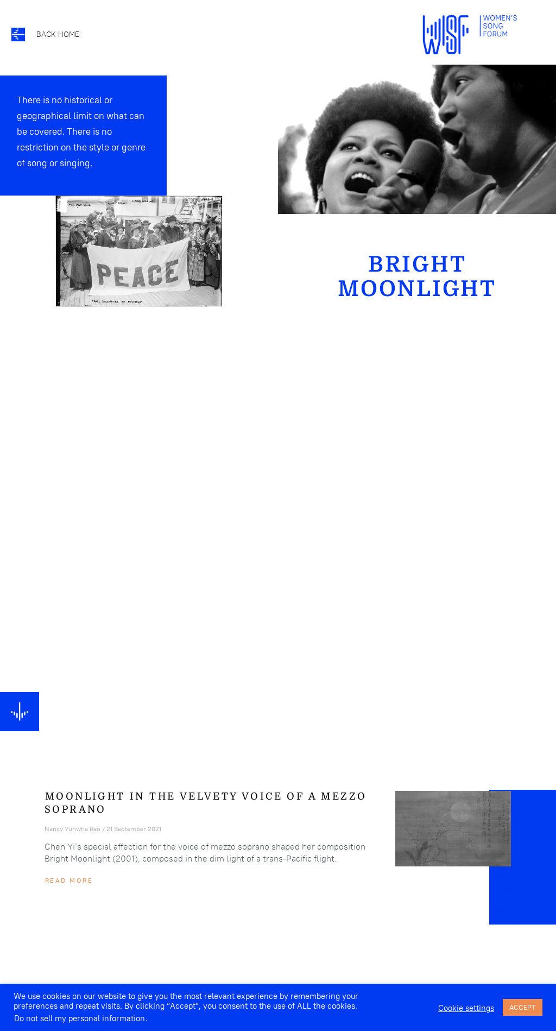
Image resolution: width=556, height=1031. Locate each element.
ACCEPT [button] (522, 1007)
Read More (69, 880)
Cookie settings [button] (466, 1008)
